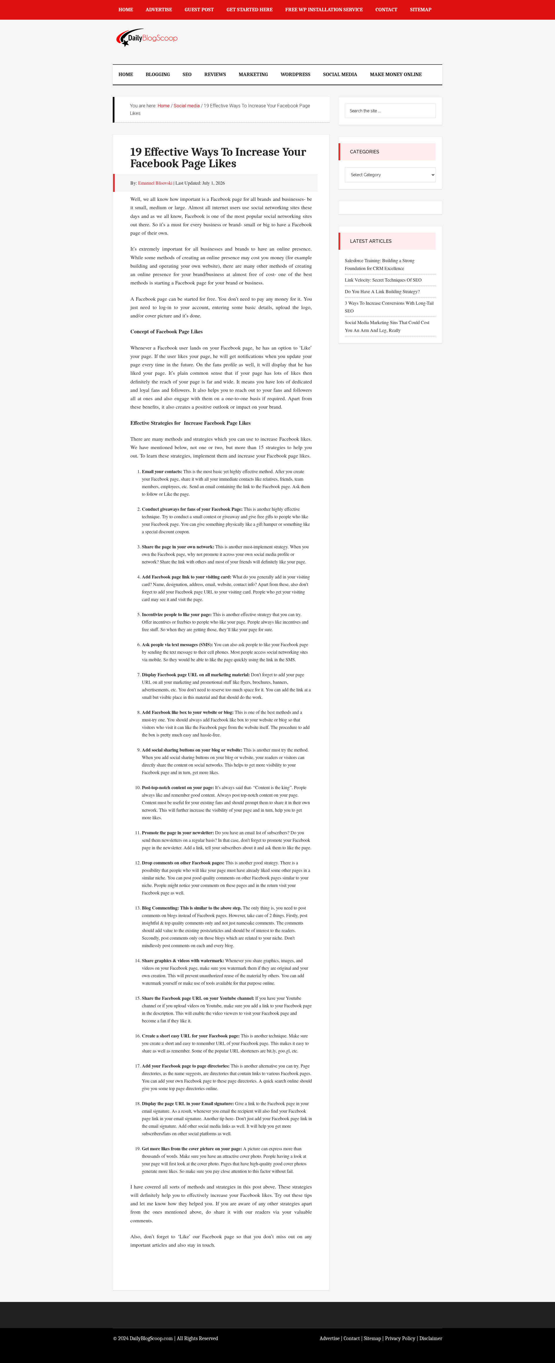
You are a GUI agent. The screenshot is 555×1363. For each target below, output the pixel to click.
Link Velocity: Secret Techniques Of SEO (383, 280)
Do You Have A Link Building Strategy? (382, 291)
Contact (352, 1339)
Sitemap (372, 1339)
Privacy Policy (400, 1339)
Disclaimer (430, 1339)
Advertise (330, 1339)
